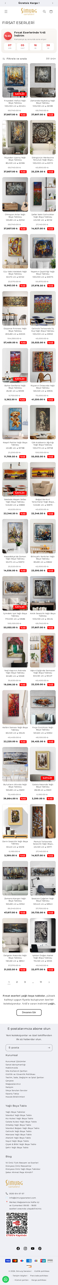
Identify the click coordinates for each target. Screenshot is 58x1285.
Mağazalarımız (13, 1084)
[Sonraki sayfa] (49, 982)
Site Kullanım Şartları (16, 1071)
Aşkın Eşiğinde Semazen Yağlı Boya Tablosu (42, 671)
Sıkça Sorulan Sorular (16, 1090)
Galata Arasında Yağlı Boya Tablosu (42, 785)
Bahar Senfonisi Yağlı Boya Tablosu (15, 387)
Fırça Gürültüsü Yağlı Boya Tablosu (42, 728)
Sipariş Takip (12, 1094)
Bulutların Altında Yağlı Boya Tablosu (15, 785)
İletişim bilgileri (20, 1276)
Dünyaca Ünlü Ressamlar (18, 1166)
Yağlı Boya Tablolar (15, 1112)
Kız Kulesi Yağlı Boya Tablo (19, 1118)
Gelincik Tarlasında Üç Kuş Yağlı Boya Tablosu (42, 329)
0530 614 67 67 (16, 1193)
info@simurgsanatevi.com (22, 1198)
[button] (6, 11)
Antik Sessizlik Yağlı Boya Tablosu (42, 614)
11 (41, 982)
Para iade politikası (39, 1276)
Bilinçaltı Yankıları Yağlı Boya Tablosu (43, 557)
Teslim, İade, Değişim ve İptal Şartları (25, 1077)
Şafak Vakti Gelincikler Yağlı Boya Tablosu (43, 215)
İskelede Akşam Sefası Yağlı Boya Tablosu (15, 500)
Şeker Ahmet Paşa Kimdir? (19, 1172)
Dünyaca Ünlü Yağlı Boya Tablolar (23, 1169)
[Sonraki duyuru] (53, 3)
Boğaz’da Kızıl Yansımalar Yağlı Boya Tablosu (43, 500)
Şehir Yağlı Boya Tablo (17, 1147)
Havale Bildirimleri (15, 1097)
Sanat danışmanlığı (16, 1064)
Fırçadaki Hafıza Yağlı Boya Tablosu (15, 102)
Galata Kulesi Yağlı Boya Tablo (21, 1122)
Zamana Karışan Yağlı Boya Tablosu (15, 899)
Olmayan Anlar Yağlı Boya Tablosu (15, 215)
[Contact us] (5, 1279)
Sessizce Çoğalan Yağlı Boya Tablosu (43, 899)
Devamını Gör (29, 1012)
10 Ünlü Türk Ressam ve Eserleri (22, 1163)
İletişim (9, 1087)
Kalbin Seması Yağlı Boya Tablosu (15, 728)
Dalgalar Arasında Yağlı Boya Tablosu (15, 956)
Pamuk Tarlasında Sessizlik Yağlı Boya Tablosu (43, 843)
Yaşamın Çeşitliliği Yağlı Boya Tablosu (43, 273)
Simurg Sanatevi (24, 1271)
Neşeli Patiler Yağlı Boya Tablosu (15, 443)
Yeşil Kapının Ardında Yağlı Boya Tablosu (15, 671)
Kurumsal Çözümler (16, 1061)
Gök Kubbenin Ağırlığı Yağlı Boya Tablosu (43, 443)
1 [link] (9, 982)
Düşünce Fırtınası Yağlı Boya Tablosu (15, 329)
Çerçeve (10, 1081)
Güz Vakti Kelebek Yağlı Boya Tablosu (15, 273)
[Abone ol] (49, 1047)
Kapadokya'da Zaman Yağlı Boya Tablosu (15, 557)
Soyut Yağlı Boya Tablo (17, 1141)
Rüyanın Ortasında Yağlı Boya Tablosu (43, 387)
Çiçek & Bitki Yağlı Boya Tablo (21, 1144)
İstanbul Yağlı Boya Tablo (19, 1115)
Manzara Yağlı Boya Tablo (19, 1134)
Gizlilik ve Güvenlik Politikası (20, 1074)
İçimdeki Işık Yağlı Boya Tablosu (15, 614)
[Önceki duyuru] (5, 3)
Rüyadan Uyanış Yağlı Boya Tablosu (15, 159)
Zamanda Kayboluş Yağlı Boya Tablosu (42, 102)
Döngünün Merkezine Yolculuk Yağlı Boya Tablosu (43, 159)
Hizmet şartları (22, 1280)
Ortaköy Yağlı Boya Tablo (18, 1125)
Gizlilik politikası (41, 1271)
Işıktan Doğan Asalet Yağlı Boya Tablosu (42, 956)
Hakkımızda (12, 1068)
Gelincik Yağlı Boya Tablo (19, 1131)
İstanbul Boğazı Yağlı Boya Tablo (22, 1128)
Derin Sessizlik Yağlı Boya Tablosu (15, 842)
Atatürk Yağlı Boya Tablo (18, 1138)
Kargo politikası (39, 1280)
